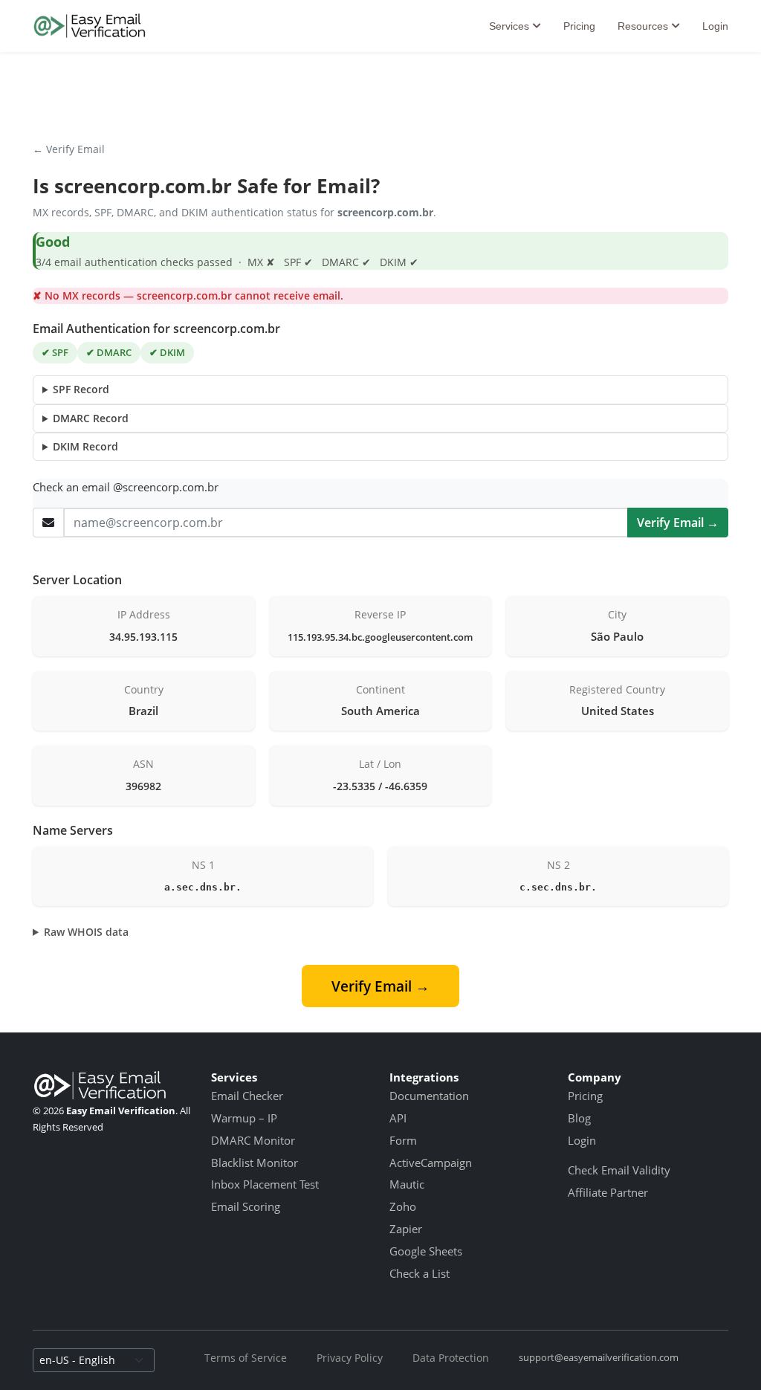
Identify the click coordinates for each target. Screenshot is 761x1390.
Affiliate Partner (608, 1192)
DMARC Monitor (253, 1140)
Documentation (429, 1095)
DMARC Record (91, 418)
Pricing (579, 26)
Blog (579, 1118)
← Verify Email (69, 149)
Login (715, 26)
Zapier (405, 1228)
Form (403, 1140)
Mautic (406, 1184)
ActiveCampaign (430, 1162)
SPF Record (81, 389)
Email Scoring (245, 1206)
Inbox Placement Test (265, 1184)
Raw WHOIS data (86, 932)
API (398, 1118)
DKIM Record (85, 446)
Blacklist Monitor (254, 1162)
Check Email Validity (619, 1170)
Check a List (419, 1273)
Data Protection (450, 1358)
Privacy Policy (350, 1358)
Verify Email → (678, 522)
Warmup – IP (244, 1118)
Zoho (402, 1206)
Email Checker (247, 1095)
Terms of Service (245, 1358)
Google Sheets (425, 1251)
